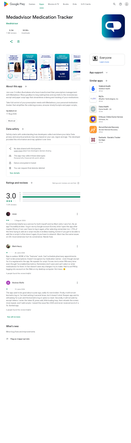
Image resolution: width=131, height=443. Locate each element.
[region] (47, 31)
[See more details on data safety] (15, 173)
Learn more (18, 151)
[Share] (11, 41)
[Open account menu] (127, 4)
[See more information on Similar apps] (106, 81)
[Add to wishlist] (18, 41)
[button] (13, 67)
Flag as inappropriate (18, 339)
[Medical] (11, 121)
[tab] (32, 4)
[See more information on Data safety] (23, 129)
